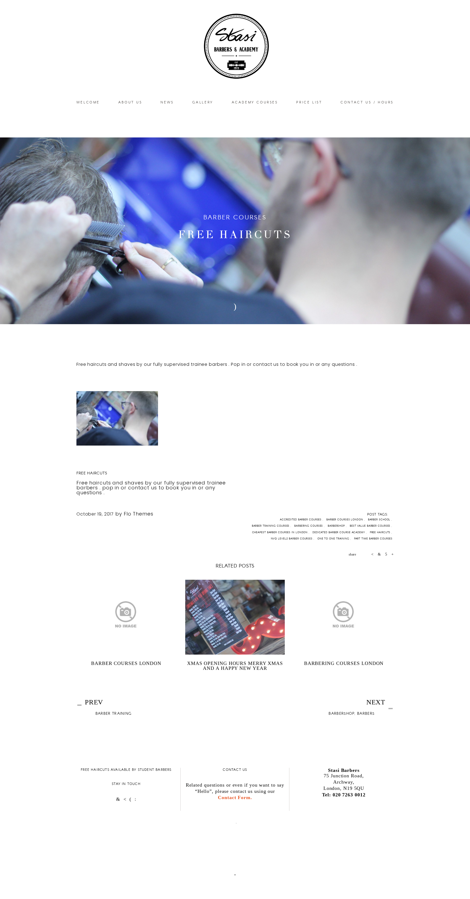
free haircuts (91, 473)
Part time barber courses (374, 538)
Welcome (88, 102)
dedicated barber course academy (339, 532)
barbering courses (309, 525)
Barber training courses (271, 525)
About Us (130, 102)
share (352, 554)
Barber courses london (126, 663)
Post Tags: (377, 514)
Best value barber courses (370, 525)
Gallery (202, 102)
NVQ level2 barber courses (292, 538)
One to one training (333, 538)
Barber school (380, 519)
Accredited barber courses (301, 519)
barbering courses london (344, 663)
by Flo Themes (134, 513)
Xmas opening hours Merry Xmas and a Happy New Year (235, 666)
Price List (309, 102)
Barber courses (235, 217)
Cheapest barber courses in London (280, 532)
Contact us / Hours (367, 102)
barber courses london (345, 519)
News (167, 102)
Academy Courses (255, 102)
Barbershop (337, 525)
